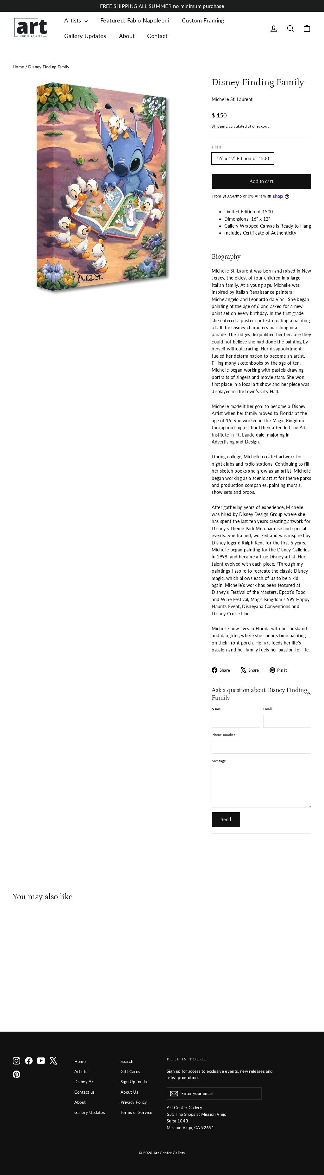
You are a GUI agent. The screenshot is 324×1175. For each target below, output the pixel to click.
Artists (73, 20)
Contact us (84, 1092)
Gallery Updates (85, 35)
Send (226, 819)
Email (267, 709)
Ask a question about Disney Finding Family (259, 694)
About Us (130, 1092)
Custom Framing (203, 20)
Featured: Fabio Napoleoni (134, 20)
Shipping (219, 126)
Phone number (223, 735)
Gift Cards (130, 1071)
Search (127, 1061)
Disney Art (84, 1081)
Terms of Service (137, 1112)
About (127, 35)
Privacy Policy (134, 1102)
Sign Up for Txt (135, 1081)
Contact (157, 35)
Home (18, 66)
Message (219, 761)
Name (216, 709)
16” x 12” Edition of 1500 (242, 158)
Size (217, 147)
